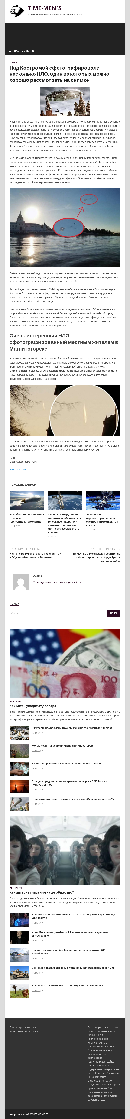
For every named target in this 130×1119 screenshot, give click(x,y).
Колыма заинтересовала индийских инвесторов (62, 745)
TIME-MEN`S (44, 8)
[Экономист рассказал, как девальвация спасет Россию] (19, 774)
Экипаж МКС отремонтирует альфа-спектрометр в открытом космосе (102, 520)
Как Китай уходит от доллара (33, 706)
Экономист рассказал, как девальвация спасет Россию (66, 763)
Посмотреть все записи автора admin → (57, 582)
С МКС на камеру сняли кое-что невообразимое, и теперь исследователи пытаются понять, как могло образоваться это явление (64, 523)
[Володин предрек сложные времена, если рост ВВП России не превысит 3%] (19, 792)
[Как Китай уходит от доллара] (65, 698)
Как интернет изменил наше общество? (42, 892)
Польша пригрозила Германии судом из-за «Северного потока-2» (73, 798)
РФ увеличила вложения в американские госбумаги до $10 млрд (72, 727)
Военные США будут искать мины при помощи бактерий (67, 985)
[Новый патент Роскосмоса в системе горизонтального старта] (27, 510)
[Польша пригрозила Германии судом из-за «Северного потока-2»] (19, 810)
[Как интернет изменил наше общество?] (65, 885)
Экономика (16, 702)
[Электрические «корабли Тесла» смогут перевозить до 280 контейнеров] (19, 961)
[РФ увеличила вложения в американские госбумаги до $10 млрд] (19, 738)
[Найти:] (65, 613)
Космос (13, 62)
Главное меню (23, 50)
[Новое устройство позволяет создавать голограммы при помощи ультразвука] (19, 925)
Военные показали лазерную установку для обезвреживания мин (73, 967)
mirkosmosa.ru (18, 469)
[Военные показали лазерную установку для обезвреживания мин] (19, 978)
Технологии (16, 888)
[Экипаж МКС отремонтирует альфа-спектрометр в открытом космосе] (103, 510)
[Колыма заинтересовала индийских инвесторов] (19, 756)
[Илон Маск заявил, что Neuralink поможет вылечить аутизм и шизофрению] (19, 943)
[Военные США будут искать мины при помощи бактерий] (19, 996)
